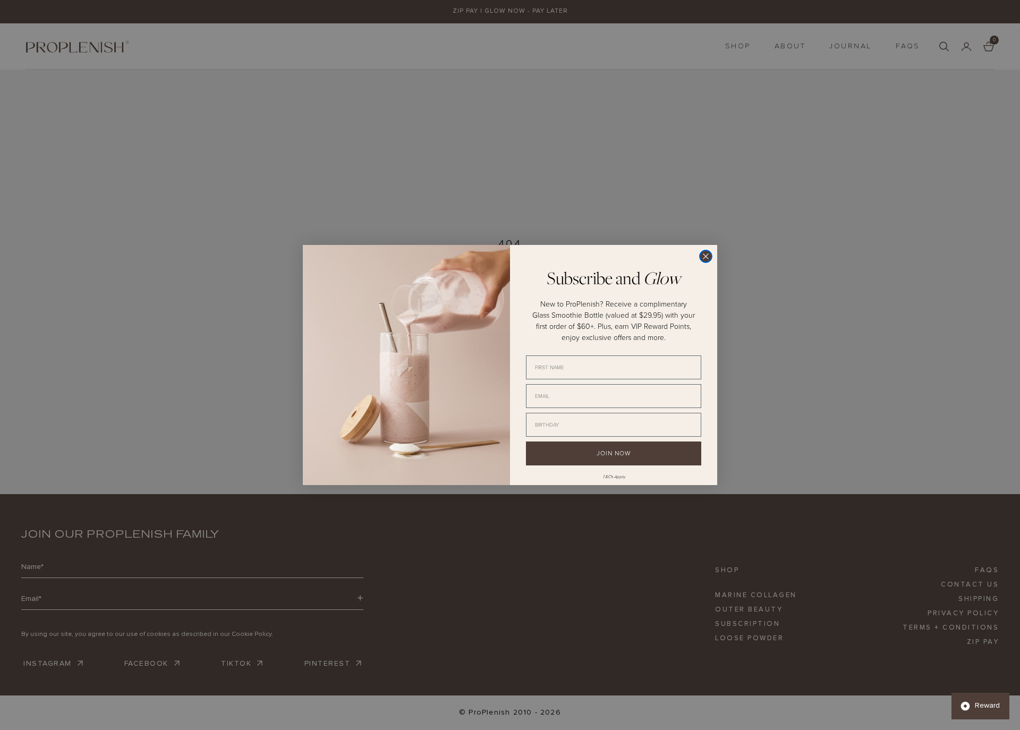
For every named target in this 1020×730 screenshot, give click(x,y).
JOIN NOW (614, 453)
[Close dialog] (706, 256)
